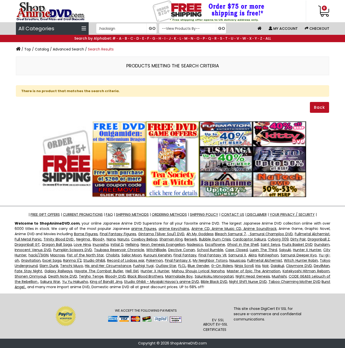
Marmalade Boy (179, 276)
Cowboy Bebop (144, 239)
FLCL (182, 265)
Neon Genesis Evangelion (163, 244)
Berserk (190, 239)
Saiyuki (285, 249)
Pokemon (154, 260)
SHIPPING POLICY (204, 214)
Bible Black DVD (214, 281)
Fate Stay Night (28, 271)
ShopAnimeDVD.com (188, 343)
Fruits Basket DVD (297, 244)
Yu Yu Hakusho (75, 281)
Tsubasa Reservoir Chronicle (119, 249)
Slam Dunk (48, 265)
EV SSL (218, 320)
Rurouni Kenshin (158, 255)
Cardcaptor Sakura (249, 239)
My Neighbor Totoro (210, 260)
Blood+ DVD (115, 276)
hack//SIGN (38, 255)
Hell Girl (132, 271)
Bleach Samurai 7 (230, 233)
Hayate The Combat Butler (99, 271)
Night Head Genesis (253, 276)
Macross (57, 255)
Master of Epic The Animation (254, 271)
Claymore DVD (299, 265)
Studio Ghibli (94, 260)
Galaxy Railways (58, 271)
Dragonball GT (27, 244)
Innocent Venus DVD (33, 249)
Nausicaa (237, 260)
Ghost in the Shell (243, 244)
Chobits (112, 255)
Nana (111, 239)
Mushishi (279, 276)
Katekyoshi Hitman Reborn (306, 271)
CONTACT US (232, 214)
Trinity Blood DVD (58, 239)
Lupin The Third (263, 249)
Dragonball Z (319, 239)
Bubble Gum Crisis (215, 239)
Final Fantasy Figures (118, 233)
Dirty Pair (298, 239)
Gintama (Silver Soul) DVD (161, 233)
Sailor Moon (131, 255)
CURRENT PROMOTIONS (83, 214)
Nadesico (195, 244)
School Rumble (210, 249)
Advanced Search (68, 49)
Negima (83, 239)
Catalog (42, 49)
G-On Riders (222, 265)
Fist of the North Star (85, 255)
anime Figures (143, 228)
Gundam (322, 244)
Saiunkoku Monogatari (214, 276)
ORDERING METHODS (169, 214)
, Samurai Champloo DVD (270, 233)
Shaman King (171, 239)
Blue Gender (198, 265)
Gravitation (31, 260)
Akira (252, 255)
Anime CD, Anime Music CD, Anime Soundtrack (234, 228)
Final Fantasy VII (212, 255)
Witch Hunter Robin (301, 260)
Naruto (123, 239)
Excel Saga (51, 260)
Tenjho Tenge (91, 276)
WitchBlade (156, 249)
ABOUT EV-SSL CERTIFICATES (215, 327)
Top (27, 49)
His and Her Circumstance (108, 265)
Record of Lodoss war (126, 260)
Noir (265, 265)
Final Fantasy (185, 255)
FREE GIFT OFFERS (45, 214)
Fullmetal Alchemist (312, 233)
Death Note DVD (62, 276)
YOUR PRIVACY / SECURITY (292, 214)
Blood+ (99, 239)
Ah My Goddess (200, 233)
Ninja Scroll (244, 265)
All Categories (36, 28)
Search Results (101, 49)
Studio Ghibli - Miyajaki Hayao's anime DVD (161, 281)
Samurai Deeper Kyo (299, 255)
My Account (285, 28)
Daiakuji (277, 265)
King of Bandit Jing (106, 281)
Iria (257, 265)
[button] (218, 307)
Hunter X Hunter (307, 249)
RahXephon (268, 255)
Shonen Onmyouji (30, 276)
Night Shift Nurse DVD (247, 281)
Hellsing (132, 244)
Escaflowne (215, 244)
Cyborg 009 (278, 239)
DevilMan (322, 265)
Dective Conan (181, 249)
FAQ (109, 214)
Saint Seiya (270, 244)
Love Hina (82, 244)
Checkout (318, 28)
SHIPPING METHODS (132, 214)
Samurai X (237, 255)
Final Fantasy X (178, 260)
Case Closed (236, 249)
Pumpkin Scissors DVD (72, 249)
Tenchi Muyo (71, 265)
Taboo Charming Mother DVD (294, 281)
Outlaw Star (166, 265)
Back (319, 107)
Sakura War (50, 281)
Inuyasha (101, 244)
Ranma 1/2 (72, 260)
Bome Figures (86, 233)
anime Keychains (174, 228)
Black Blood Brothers (145, 276)
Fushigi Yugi (143, 265)
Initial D (117, 244)
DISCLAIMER (256, 214)
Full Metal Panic (28, 239)
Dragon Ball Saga (57, 244)
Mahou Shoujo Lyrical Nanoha (198, 271)
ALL (268, 38)
